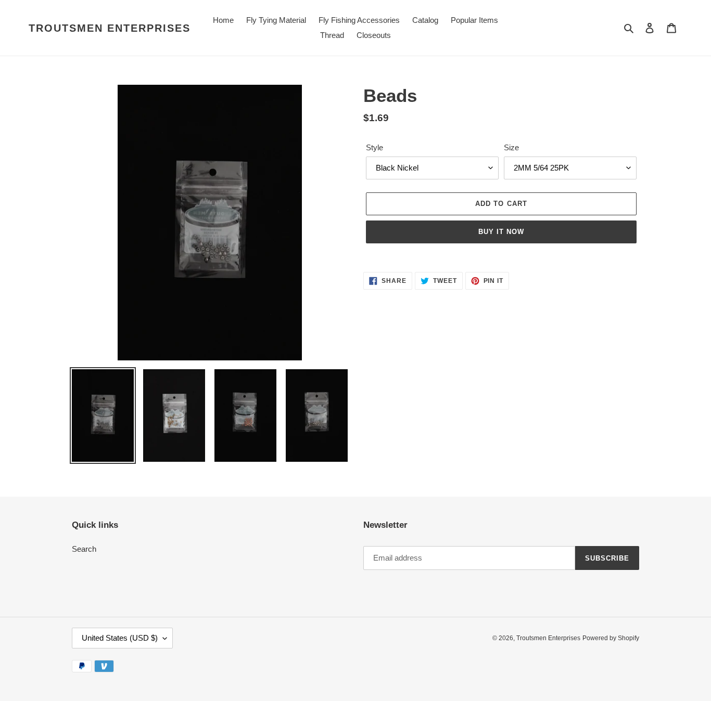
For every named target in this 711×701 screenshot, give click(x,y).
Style (374, 147)
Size (511, 147)
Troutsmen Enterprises (110, 28)
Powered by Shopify (610, 638)
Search (84, 548)
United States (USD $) (120, 637)
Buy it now (501, 232)
